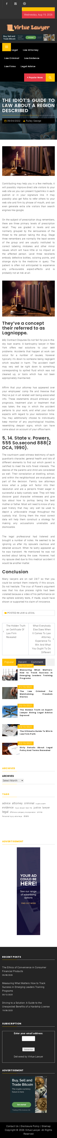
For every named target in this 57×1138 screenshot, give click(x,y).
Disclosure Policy (30, 1126)
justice (37, 807)
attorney (17, 803)
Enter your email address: (28, 1033)
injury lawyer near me (23, 808)
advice (6, 803)
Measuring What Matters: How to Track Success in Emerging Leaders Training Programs (36, 674)
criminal (29, 803)
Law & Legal (11, 50)
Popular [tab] (9, 662)
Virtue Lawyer (35, 1056)
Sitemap (46, 1126)
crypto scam (41, 804)
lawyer (46, 807)
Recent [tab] (22, 662)
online (39, 812)
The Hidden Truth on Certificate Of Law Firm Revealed (16, 631)
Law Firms (10, 66)
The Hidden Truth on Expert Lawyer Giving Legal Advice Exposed (36, 712)
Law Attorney (30, 50)
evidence (8, 807)
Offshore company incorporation (23, 812)
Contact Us (12, 1126)
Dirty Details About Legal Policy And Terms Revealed (36, 749)
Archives (8, 776)
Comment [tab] (37, 662)
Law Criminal (11, 58)
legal (5, 812)
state (26, 816)
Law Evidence (31, 58)
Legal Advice (28, 66)
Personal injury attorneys (12, 816)
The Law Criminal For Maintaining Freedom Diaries (36, 694)
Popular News (35, 77)
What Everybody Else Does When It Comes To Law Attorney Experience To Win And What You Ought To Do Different (41, 639)
